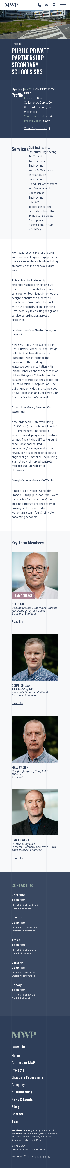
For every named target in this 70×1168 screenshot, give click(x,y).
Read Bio (17, 622)
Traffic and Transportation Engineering (38, 161)
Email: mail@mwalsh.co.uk (25, 931)
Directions (19, 900)
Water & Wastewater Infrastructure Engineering (42, 175)
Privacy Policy (20, 1150)
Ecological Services (40, 216)
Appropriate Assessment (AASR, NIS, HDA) (41, 225)
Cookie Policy (38, 1150)
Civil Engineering (39, 148)
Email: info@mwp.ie (21, 908)
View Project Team (35, 128)
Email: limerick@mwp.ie (23, 976)
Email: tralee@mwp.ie (22, 953)
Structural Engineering (42, 152)
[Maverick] (37, 1157)
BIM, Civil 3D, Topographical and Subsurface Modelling (42, 207)
